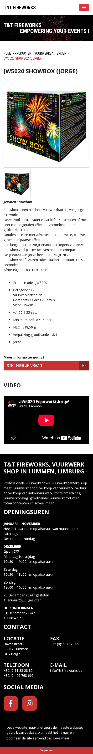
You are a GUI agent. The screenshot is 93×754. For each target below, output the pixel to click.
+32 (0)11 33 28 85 (18, 670)
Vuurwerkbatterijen (50, 53)
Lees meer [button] (61, 738)
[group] (46, 365)
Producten (23, 53)
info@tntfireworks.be (66, 670)
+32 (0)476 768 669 (19, 675)
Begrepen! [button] (46, 750)
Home (7, 53)
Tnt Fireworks (20, 7)
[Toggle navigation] (84, 7)
